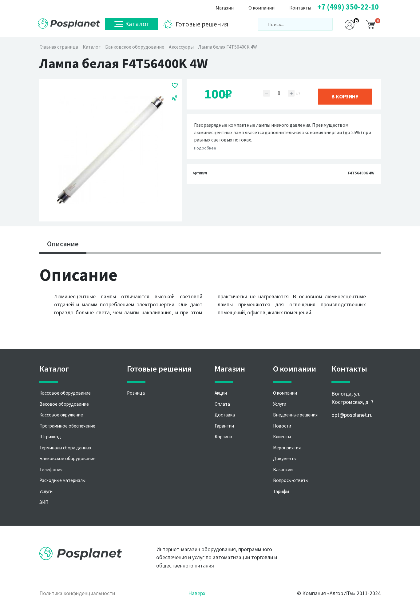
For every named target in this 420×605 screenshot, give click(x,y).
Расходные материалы (62, 480)
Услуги (46, 491)
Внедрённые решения (295, 415)
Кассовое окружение (61, 415)
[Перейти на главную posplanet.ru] (69, 23)
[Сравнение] (174, 97)
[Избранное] (175, 85)
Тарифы (281, 491)
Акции (221, 393)
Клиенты (282, 437)
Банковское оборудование (67, 458)
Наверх (196, 593)
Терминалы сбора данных (65, 448)
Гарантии (224, 426)
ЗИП (43, 502)
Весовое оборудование (64, 404)
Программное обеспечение (67, 426)
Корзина (223, 437)
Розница (136, 393)
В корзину (345, 96)
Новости (282, 426)
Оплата (222, 404)
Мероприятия (287, 448)
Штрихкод (50, 437)
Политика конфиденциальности (77, 593)
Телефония (50, 469)
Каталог (137, 24)
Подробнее (205, 148)
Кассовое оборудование (65, 393)
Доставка (225, 415)
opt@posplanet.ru (352, 415)
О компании (285, 393)
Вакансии (283, 469)
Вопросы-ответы (290, 480)
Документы (284, 458)
